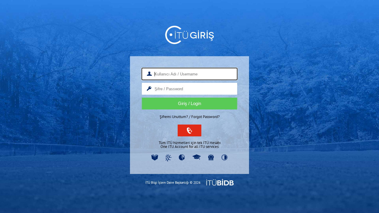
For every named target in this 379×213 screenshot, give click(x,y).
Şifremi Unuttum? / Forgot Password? (190, 116)
